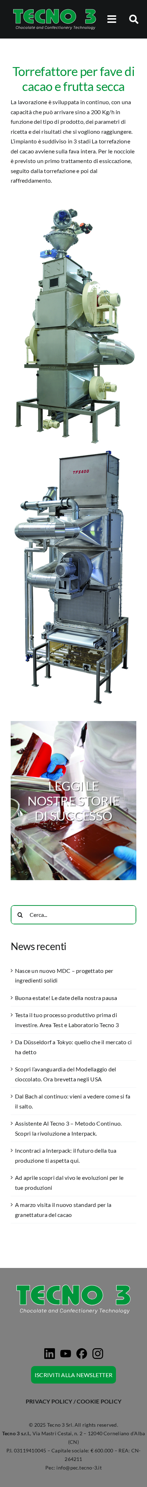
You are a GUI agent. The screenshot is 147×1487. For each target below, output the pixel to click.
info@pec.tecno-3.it (79, 1468)
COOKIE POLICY (99, 1401)
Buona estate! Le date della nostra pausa (66, 997)
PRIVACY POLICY (49, 1401)
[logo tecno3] (54, 9)
